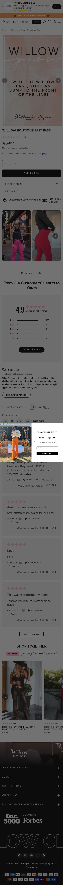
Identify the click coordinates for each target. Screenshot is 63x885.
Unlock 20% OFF (47, 453)
